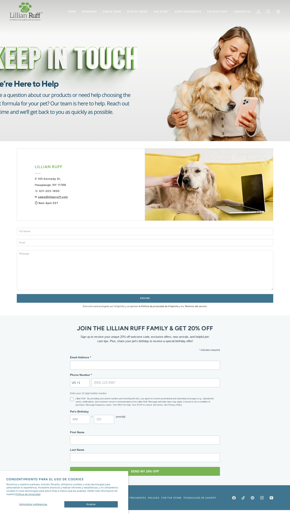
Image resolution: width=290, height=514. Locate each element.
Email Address (80, 357)
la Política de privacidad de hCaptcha (158, 306)
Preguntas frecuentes (129, 497)
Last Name (77, 449)
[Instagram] (262, 498)
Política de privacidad (27, 494)
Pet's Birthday (79, 411)
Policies (153, 497)
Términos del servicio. (196, 306)
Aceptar (91, 504)
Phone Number (81, 374)
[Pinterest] (252, 498)
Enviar (145, 298)
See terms (158, 405)
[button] (89, 11)
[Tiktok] (243, 498)
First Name (77, 432)
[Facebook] (234, 498)
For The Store (171, 497)
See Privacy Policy (173, 405)
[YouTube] (271, 498)
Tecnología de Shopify (199, 497)
